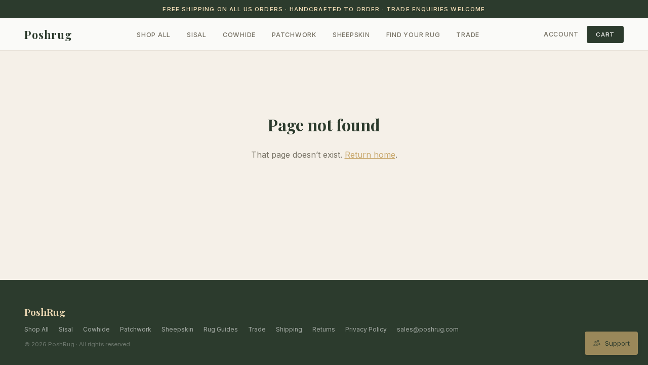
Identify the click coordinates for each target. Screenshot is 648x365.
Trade (467, 35)
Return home (370, 155)
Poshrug (48, 34)
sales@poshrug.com (428, 329)
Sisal (197, 35)
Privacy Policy (366, 329)
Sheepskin (351, 35)
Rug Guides (221, 329)
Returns (323, 329)
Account (561, 34)
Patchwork (294, 35)
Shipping (289, 329)
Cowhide (239, 35)
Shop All (154, 35)
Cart (605, 34)
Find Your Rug (413, 35)
